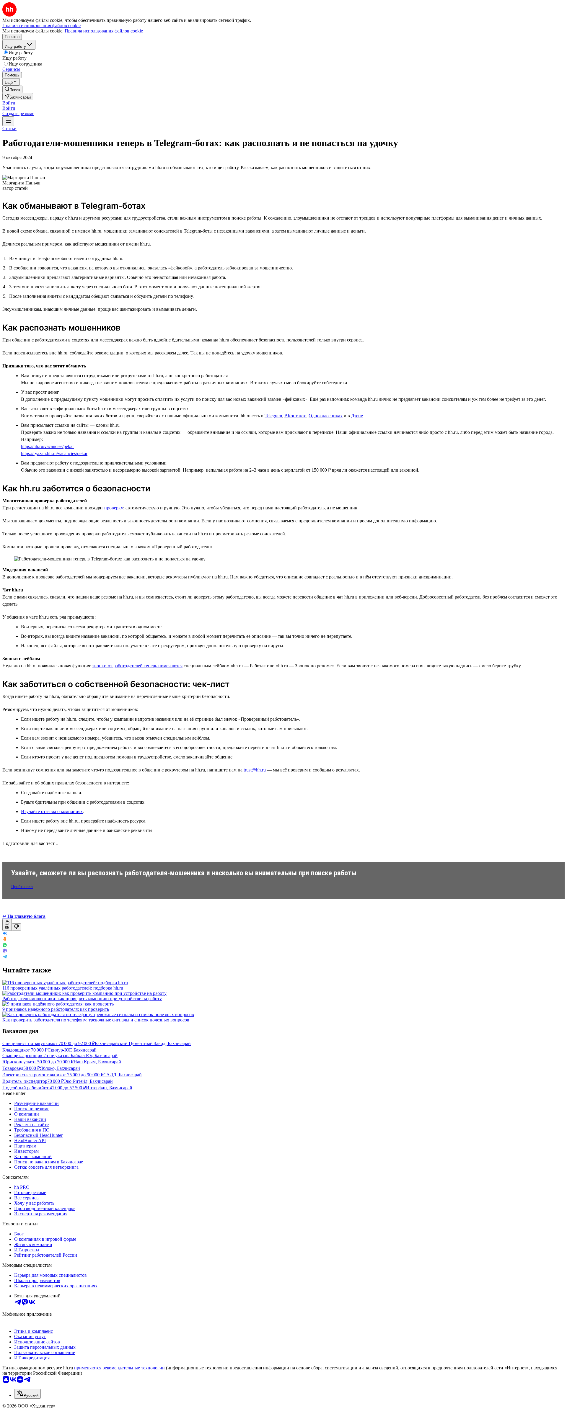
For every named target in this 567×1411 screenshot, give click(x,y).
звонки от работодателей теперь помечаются (137, 665)
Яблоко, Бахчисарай (60, 1068)
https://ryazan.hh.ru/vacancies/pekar (54, 453)
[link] (12, 89)
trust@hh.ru (255, 769)
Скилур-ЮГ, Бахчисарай (72, 1049)
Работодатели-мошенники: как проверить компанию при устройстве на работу (82, 998)
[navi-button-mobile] (8, 121)
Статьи (9, 128)
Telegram (273, 415)
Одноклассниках (326, 415)
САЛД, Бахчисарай (122, 1074)
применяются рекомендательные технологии (119, 1367)
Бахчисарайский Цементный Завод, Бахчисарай (143, 1043)
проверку (113, 507)
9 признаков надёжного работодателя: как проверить (55, 1009)
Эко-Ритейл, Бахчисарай (88, 1081)
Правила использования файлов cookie (104, 30)
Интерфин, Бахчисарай (109, 1087)
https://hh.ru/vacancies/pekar (47, 446)
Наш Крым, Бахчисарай (97, 1061)
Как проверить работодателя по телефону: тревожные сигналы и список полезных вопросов (95, 1019)
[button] (8, 102)
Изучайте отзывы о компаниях (52, 811)
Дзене (357, 415)
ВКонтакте (295, 415)
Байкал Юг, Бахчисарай (94, 1055)
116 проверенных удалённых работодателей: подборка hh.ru (62, 987)
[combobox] (27, 1394)
